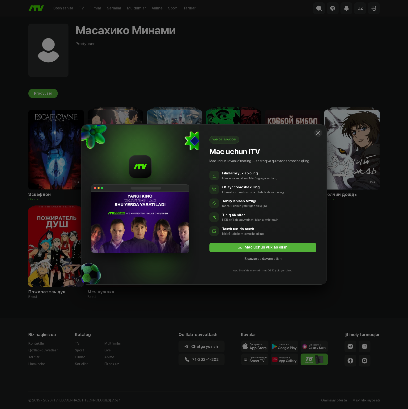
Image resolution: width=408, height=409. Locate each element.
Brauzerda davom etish (262, 259)
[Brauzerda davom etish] (318, 133)
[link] (262, 247)
